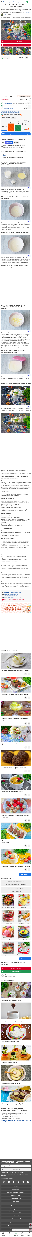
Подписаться (16, 1169)
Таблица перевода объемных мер (10, 111)
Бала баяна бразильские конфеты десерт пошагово (15, 816)
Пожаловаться (6, 17)
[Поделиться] (30, 1227)
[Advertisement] (16, 76)
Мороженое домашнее (8, 939)
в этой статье (13, 570)
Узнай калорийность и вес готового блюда (16, 134)
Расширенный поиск (16, 1222)
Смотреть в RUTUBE (16, 41)
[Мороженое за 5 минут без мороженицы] (7, 51)
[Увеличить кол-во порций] (30, 98)
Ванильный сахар (8, 108)
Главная (16, 1186)
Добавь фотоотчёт (16, 968)
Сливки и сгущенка (16, 891)
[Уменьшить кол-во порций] (30, 101)
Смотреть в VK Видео (16, 45)
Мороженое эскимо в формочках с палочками (13, 841)
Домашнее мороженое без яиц (11, 744)
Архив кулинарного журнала (16, 1218)
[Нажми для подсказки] (21, 115)
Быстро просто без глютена (16, 881)
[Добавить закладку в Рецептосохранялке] (27, 57)
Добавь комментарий (16, 971)
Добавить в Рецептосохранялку (12, 592)
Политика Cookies (16, 1195)
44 (4, 57)
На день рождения (8, 954)
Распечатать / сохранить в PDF (12, 597)
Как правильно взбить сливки (11, 1000)
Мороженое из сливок (23, 954)
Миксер (4, 155)
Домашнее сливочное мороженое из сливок (16, 866)
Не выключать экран (25, 96)
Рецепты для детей (23, 939)
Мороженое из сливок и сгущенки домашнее (16, 670)
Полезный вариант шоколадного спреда (15, 694)
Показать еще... (25, 874)
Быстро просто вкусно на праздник (16, 884)
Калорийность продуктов (16, 1212)
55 (29, 57)
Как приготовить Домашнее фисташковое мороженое (15, 719)
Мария (5, 14)
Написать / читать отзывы (11, 594)
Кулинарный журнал (16, 1215)
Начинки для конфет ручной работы (13, 1104)
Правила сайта (16, 1189)
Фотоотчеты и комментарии (16, 1225)
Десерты (23, 907)
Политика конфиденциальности (16, 1192)
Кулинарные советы (16, 1209)
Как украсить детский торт (10, 1041)
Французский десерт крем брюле (12, 791)
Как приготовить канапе (9, 1062)
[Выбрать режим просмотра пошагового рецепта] (29, 188)
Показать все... (25, 958)
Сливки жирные (8, 103)
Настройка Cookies (16, 1198)
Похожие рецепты (15, 17)
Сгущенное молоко (9, 105)
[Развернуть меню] (30, 1230)
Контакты (16, 1201)
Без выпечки (8, 923)
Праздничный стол (23, 923)
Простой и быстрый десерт (16, 888)
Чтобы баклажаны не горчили (11, 1083)
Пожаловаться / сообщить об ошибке (14, 599)
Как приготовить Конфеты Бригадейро (14, 767)
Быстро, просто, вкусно (8, 907)
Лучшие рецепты (16, 1206)
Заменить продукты (6, 99)
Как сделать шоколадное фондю (12, 1021)
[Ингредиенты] (30, 1224)
